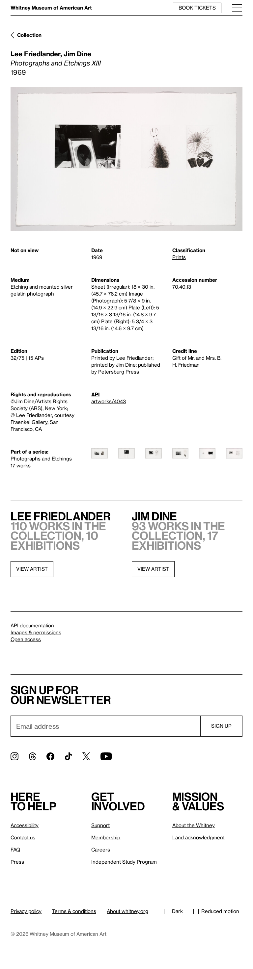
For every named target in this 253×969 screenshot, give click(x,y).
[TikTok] (68, 756)
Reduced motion (220, 911)
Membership (105, 837)
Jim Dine (77, 54)
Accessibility (25, 825)
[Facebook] (50, 756)
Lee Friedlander (35, 54)
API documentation (32, 625)
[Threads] (32, 756)
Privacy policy (26, 911)
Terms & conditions (74, 911)
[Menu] (237, 7)
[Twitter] (86, 756)
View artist (32, 569)
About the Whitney (193, 825)
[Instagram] (14, 756)
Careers (100, 849)
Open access (26, 639)
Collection (29, 35)
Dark (177, 911)
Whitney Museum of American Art (51, 8)
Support (100, 825)
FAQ (15, 849)
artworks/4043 (108, 401)
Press (17, 862)
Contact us (23, 837)
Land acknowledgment (198, 837)
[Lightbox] (126, 159)
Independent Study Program (124, 862)
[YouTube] (106, 756)
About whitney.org (127, 911)
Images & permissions (36, 632)
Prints (179, 257)
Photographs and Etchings (41, 458)
